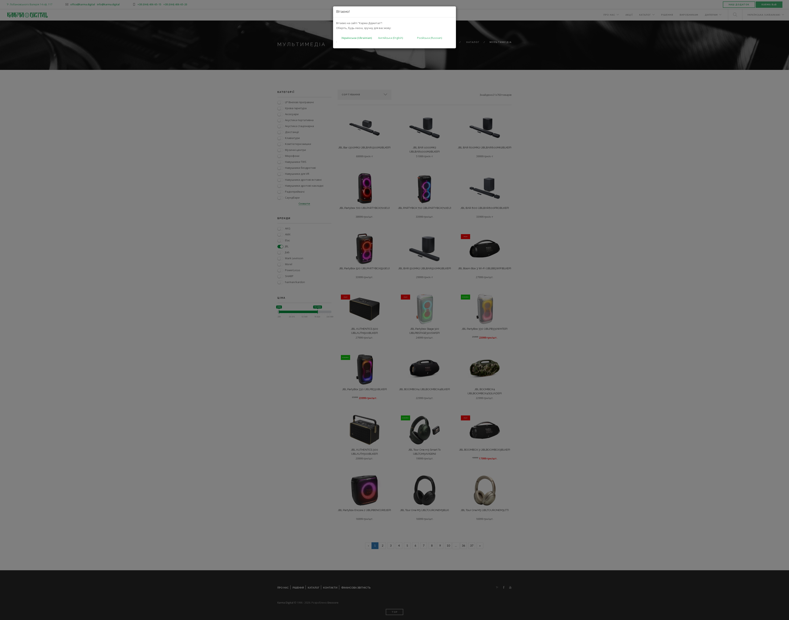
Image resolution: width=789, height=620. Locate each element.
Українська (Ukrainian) (356, 38)
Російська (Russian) (429, 38)
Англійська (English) (390, 38)
